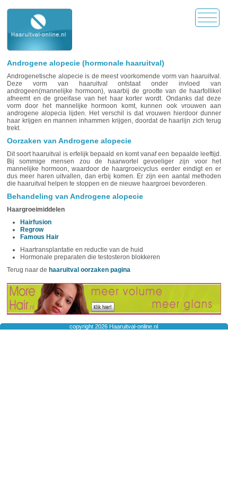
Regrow (31, 229)
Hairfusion (35, 222)
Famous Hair (39, 237)
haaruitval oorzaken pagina (89, 269)
